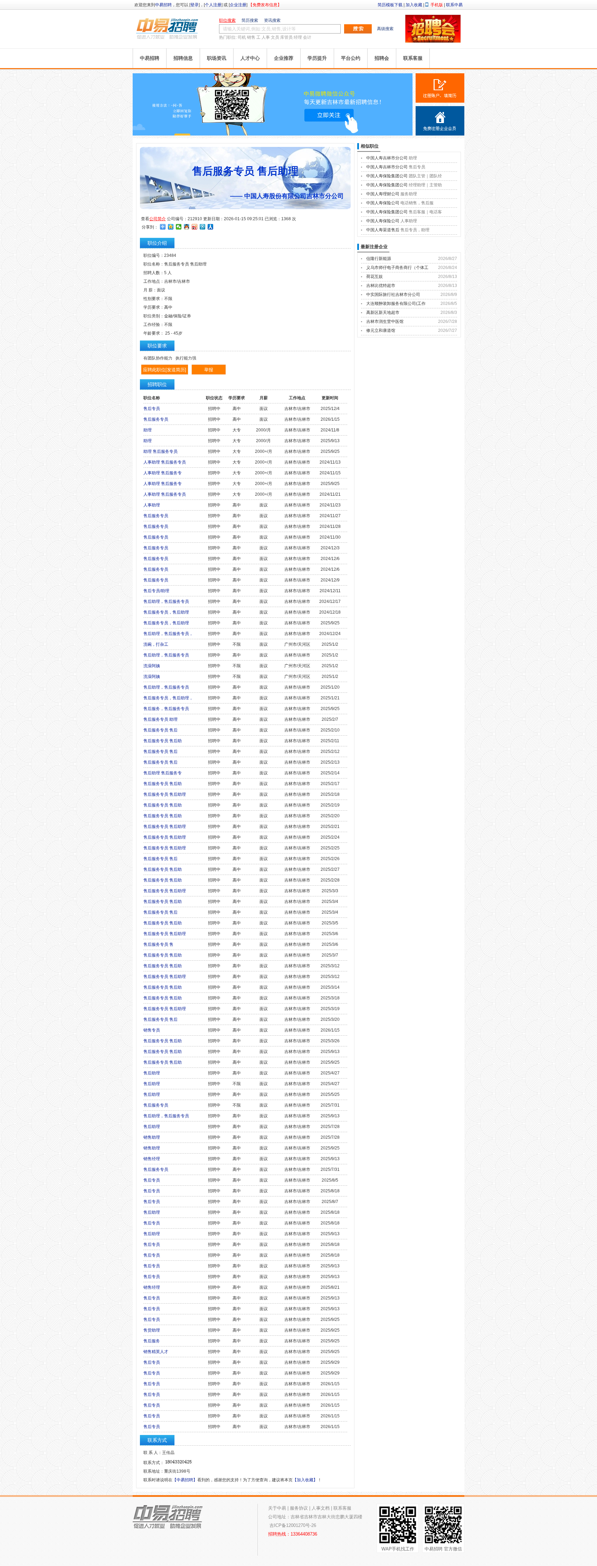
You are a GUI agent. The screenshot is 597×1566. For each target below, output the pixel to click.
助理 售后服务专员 (160, 451)
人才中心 (250, 58)
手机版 (436, 4)
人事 (266, 37)
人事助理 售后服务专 (162, 472)
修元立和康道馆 (380, 330)
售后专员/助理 (156, 590)
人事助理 (151, 505)
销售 (251, 37)
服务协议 (299, 1508)
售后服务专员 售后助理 (164, 794)
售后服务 (151, 1341)
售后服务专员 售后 (160, 730)
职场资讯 (216, 58)
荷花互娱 (374, 276)
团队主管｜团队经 (425, 176)
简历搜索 (249, 20)
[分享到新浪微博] (195, 227)
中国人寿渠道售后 (382, 229)
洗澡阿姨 (151, 665)
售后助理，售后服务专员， (168, 633)
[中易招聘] (167, 28)
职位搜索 (227, 20)
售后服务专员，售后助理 (166, 612)
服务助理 (408, 194)
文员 (275, 37)
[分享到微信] (179, 227)
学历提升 (317, 58)
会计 (307, 37)
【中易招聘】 (184, 1480)
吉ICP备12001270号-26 (292, 1525)
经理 (298, 37)
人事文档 (321, 1508)
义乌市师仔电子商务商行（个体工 (397, 267)
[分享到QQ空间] (171, 227)
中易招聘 (163, 4)
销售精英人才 (155, 1351)
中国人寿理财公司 (382, 194)
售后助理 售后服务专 (162, 773)
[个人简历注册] (440, 88)
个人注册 (213, 4)
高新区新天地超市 (382, 312)
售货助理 (151, 1330)
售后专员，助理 (414, 229)
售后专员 (151, 408)
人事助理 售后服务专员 (164, 462)
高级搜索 (385, 28)
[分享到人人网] (211, 227)
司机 (242, 37)
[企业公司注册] (440, 121)
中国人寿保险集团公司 (387, 176)
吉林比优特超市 (380, 285)
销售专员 (151, 1030)
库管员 (286, 37)
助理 (147, 430)
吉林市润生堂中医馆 (385, 321)
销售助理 (151, 1137)
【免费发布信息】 (265, 4)
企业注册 (238, 4)
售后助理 (151, 1073)
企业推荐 (283, 58)
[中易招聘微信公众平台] (273, 134)
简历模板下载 (390, 4)
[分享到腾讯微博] (203, 227)
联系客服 (413, 58)
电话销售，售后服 (417, 203)
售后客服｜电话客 (425, 211)
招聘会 (382, 58)
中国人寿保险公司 (382, 203)
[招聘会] (433, 41)
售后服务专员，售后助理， (168, 698)
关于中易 (277, 1508)
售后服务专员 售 (158, 944)
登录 (194, 4)
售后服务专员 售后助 (162, 740)
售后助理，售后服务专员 (166, 601)
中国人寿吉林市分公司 (387, 158)
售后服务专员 (155, 419)
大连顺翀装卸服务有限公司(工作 (396, 303)
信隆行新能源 (378, 258)
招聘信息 (183, 58)
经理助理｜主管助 (425, 185)
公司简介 (157, 218)
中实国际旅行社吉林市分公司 (393, 294)
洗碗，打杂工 (155, 644)
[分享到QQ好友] (187, 227)
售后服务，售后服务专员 (166, 708)
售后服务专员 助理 (160, 719)
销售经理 (151, 1158)
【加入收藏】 (305, 1480)
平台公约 (350, 58)
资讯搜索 (272, 20)
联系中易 (454, 4)
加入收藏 (414, 4)
